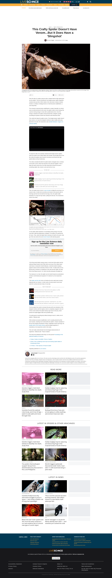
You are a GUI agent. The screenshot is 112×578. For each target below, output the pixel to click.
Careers (10, 568)
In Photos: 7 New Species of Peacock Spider (40, 345)
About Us (59, 564)
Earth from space (33, 540)
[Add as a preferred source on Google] (56, 558)
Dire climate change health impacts (35, 7)
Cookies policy (37, 566)
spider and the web (36, 280)
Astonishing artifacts (34, 544)
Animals (26, 4)
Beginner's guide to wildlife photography (82, 540)
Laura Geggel (51, 40)
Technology (61, 4)
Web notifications (87, 566)
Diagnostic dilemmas (34, 542)
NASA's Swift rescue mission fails (52, 7)
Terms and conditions (88, 564)
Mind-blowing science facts (79, 545)
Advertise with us (62, 566)
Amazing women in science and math (60, 541)
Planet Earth (49, 4)
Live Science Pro (86, 7)
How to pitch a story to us (65, 568)
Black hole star (76, 7)
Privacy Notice (32, 254)
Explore (67, 4)
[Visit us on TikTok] (70, 1)
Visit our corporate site (78, 554)
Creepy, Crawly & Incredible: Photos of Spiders (41, 339)
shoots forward (46, 236)
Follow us (55, 94)
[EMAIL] (34, 355)
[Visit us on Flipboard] (68, 1)
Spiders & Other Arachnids (58, 27)
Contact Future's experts (40, 564)
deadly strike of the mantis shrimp (37, 325)
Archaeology (32, 4)
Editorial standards (38, 568)
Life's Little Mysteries (34, 539)
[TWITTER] (32, 355)
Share (32, 94)
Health (38, 4)
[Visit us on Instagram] (64, 1)
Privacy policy (12, 566)
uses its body (47, 190)
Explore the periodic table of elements (60, 543)
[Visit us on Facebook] (60, 1)
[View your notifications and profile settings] (87, 2)
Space (55, 4)
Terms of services (44, 253)
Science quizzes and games (80, 539)
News (67, 40)
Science (43, 4)
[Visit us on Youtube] (66, 1)
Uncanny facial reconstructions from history (61, 545)
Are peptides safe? (65, 7)
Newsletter (62, 94)
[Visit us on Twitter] (62, 1)
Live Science (43, 348)
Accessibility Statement (15, 564)
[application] (46, 139)
